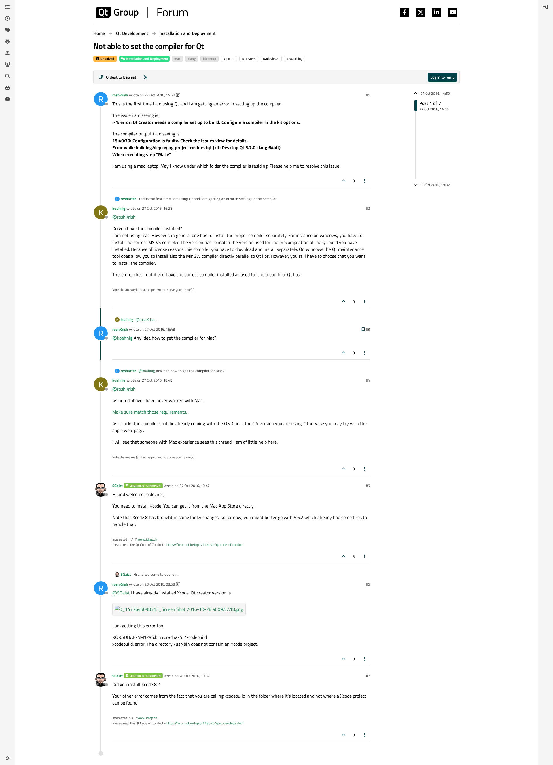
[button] (7, 758)
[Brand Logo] (142, 12)
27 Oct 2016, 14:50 (160, 95)
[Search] (7, 76)
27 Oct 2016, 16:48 (160, 329)
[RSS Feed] (145, 77)
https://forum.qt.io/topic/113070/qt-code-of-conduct (204, 544)
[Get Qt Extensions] (7, 87)
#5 (368, 485)
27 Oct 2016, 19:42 (194, 485)
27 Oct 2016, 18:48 (157, 380)
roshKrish (120, 95)
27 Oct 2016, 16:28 (157, 208)
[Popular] (7, 41)
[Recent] (7, 18)
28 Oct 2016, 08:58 (160, 584)
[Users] (7, 53)
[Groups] (7, 64)
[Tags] (7, 30)
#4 (368, 380)
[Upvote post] (343, 180)
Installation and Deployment (146, 58)
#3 (368, 329)
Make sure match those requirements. (149, 411)
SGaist (117, 485)
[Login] (545, 7)
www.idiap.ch (147, 539)
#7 (368, 676)
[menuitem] (545, 7)
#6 (368, 584)
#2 (368, 208)
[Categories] (7, 7)
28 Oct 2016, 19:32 (194, 676)
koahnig (118, 208)
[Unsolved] (7, 99)
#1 (368, 95)
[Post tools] (365, 180)
